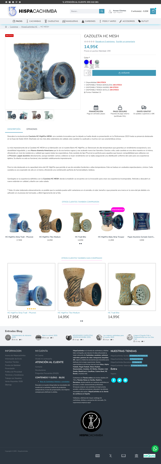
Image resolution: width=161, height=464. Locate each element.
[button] (79, 243)
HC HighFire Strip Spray (80, 237)
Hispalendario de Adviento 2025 (21, 336)
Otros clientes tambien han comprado (81, 258)
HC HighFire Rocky (19, 237)
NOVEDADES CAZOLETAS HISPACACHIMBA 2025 (83, 336)
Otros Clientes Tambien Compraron (80, 202)
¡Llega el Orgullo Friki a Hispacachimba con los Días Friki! (144, 337)
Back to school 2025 (49, 335)
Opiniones (31, 129)
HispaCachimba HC (29, 26)
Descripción (14, 129)
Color (86, 57)
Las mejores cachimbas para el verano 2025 (113, 336)
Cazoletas (14, 26)
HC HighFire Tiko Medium (141, 237)
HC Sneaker (50, 237)
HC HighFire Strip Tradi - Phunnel (111, 237)
